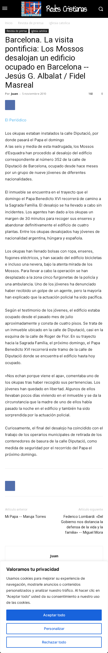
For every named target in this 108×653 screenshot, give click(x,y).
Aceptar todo (54, 615)
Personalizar (54, 628)
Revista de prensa (30, 23)
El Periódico (15, 120)
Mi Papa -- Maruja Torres (25, 516)
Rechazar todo (54, 642)
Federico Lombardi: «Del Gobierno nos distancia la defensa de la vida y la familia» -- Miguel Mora (82, 524)
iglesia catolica (59, 23)
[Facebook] (10, 105)
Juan (14, 93)
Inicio (9, 23)
